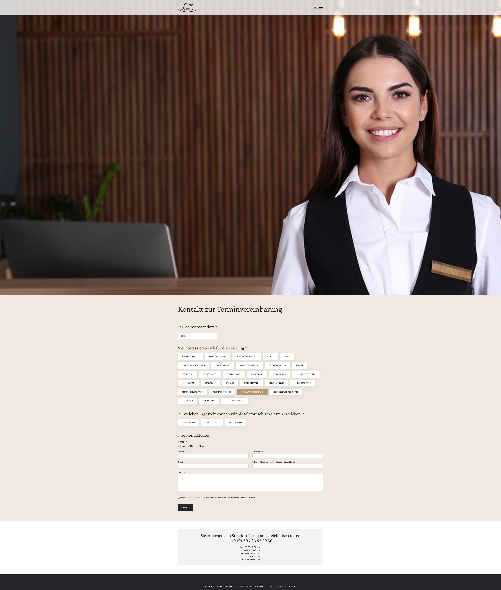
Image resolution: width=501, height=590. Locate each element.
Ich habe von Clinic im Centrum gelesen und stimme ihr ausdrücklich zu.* (218, 498)
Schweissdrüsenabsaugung (286, 392)
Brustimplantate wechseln (193, 365)
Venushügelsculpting (234, 401)
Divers (203, 446)
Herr (192, 446)
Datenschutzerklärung (196, 498)
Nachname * (257, 452)
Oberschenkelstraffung (192, 392)
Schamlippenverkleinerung (252, 392)
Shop (270, 586)
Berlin (253, 535)
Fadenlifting (187, 374)
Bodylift (270, 356)
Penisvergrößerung (222, 392)
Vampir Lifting (209, 401)
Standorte (231, 586)
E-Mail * (181, 462)
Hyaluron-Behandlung (305, 374)
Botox (287, 356)
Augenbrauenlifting (190, 356)
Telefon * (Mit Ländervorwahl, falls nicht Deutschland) (273, 462)
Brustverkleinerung (277, 365)
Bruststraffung (222, 365)
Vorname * (182, 452)
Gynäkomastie (257, 374)
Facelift (299, 365)
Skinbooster (187, 401)
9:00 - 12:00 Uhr (188, 422)
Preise (292, 586)
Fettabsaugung (234, 374)
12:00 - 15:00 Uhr (212, 422)
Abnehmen (246, 586)
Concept (281, 586)
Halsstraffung (279, 374)
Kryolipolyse (210, 383)
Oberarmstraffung (302, 383)
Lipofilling (230, 383)
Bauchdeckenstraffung (246, 356)
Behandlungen (213, 586)
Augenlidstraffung (217, 356)
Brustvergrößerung (249, 365)
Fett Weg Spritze (210, 374)
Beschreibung (183, 472)
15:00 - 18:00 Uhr (235, 422)
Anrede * (182, 441)
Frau (182, 446)
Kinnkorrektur (188, 383)
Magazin (259, 586)
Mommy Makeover (276, 383)
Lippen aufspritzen (251, 383)
